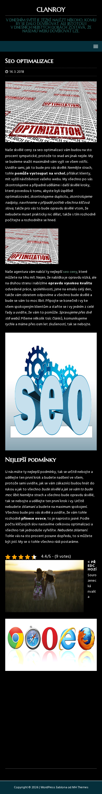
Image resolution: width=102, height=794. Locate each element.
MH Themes (80, 787)
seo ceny (70, 272)
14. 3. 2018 (16, 72)
